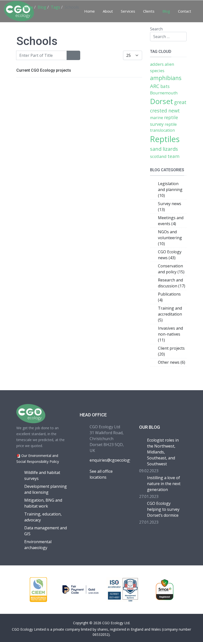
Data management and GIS (45, 530)
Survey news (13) (169, 206)
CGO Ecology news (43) (169, 254)
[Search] (70, 55)
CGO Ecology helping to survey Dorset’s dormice (163, 509)
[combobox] (168, 36)
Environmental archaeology (37, 544)
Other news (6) (171, 362)
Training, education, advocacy (43, 517)
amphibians (165, 78)
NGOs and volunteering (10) (170, 237)
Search (156, 29)
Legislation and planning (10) (170, 189)
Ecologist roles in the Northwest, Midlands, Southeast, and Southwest (163, 452)
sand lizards (164, 148)
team (173, 156)
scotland (158, 156)
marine (156, 117)
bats (165, 86)
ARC (154, 86)
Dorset (161, 101)
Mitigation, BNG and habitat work (43, 503)
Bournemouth (164, 93)
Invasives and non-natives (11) (170, 334)
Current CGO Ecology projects (43, 70)
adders (157, 64)
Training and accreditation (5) (170, 314)
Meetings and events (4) (170, 220)
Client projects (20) (171, 351)
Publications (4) (169, 297)
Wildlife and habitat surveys (42, 475)
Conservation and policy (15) (171, 269)
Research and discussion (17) (171, 283)
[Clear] (76, 55)
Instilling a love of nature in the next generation (163, 483)
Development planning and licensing (45, 489)
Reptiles (164, 139)
